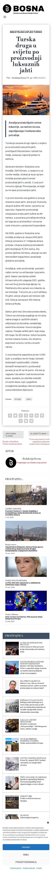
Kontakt (39, 868)
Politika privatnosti (29, 868)
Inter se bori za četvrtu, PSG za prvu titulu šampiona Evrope (23, 618)
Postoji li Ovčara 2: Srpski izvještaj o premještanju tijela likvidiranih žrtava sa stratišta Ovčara (23, 513)
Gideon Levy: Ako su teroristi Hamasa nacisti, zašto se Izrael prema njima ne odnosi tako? (33, 685)
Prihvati (26, 847)
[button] (48, 822)
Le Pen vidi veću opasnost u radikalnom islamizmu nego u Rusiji (22, 584)
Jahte (28, 399)
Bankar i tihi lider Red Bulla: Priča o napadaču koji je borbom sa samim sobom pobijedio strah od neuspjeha (33, 669)
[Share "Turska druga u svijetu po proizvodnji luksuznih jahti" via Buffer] (42, 415)
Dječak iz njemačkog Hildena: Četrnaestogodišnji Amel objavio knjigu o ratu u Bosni (32, 781)
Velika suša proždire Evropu (31, 743)
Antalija (18, 399)
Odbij (26, 854)
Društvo (42, 78)
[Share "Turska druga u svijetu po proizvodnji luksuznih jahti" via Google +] (20, 415)
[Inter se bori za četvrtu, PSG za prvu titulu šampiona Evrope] (26, 601)
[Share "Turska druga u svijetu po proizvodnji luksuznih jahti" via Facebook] (10, 415)
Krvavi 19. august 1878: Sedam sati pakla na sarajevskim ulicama (32, 762)
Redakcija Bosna (19, 78)
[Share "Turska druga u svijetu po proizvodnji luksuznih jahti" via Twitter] (15, 415)
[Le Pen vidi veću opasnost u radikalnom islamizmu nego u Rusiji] (26, 567)
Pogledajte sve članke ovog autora (31, 462)
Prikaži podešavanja (26, 862)
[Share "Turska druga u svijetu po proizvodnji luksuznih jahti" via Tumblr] (26, 415)
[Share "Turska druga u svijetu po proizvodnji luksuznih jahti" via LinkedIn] (36, 415)
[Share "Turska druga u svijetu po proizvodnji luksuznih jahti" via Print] (31, 421)
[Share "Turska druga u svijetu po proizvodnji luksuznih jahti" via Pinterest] (31, 415)
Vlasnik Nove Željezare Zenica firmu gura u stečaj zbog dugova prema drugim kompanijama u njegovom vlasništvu (24, 549)
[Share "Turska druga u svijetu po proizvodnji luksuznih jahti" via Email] (26, 421)
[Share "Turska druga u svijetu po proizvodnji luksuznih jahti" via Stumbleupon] (20, 421)
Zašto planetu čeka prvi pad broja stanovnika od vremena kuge (32, 649)
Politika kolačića (15, 868)
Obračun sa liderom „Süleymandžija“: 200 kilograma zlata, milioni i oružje (33, 726)
